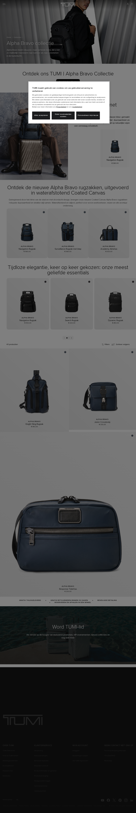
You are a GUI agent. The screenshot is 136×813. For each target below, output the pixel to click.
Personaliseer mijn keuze (88, 115)
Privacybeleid (61, 107)
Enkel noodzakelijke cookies (63, 115)
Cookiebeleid (77, 107)
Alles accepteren (41, 115)
